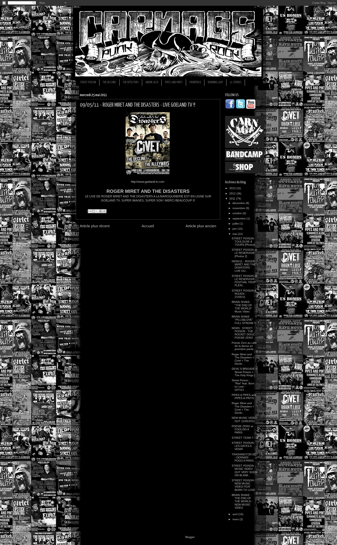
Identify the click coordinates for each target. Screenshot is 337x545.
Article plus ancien (201, 226)
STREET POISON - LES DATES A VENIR (243, 446)
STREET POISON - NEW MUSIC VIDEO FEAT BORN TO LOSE (243, 485)
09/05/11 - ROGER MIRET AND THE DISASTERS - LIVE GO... (244, 266)
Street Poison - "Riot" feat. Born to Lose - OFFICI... (243, 385)
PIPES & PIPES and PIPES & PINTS (244, 397)
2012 (232, 193)
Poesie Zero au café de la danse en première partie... (244, 346)
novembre (239, 208)
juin (235, 228)
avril (235, 514)
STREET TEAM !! (242, 437)
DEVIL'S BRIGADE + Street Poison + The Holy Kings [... (244, 372)
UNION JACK (151, 82)
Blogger (190, 537)
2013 (232, 188)
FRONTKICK (195, 82)
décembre (239, 203)
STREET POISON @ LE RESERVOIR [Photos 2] (244, 253)
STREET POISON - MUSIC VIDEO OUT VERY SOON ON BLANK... (244, 470)
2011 (232, 198)
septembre (239, 218)
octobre (237, 213)
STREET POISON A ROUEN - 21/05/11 (244, 293)
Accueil (148, 226)
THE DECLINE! (109, 82)
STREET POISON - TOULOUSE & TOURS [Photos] (243, 241)
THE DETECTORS (131, 82)
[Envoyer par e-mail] (90, 211)
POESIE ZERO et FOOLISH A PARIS (242, 429)
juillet (235, 223)
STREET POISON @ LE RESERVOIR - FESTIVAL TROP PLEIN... (244, 281)
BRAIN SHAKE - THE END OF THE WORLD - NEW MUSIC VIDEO (242, 501)
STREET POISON (88, 82)
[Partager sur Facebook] (101, 211)
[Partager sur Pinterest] (104, 211)
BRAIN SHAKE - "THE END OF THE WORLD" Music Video (242, 307)
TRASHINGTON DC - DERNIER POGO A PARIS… (244, 457)
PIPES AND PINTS (174, 82)
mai (235, 234)
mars (235, 519)
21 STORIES (235, 82)
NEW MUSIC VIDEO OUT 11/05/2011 (244, 419)
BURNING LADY (215, 82)
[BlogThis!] (93, 211)
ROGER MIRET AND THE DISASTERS (148, 191)
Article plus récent (95, 226)
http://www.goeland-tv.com (147, 181)
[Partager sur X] (97, 211)
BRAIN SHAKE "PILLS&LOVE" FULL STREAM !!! (244, 319)
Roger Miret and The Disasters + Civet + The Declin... (243, 359)
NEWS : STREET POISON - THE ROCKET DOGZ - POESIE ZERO (244, 333)
